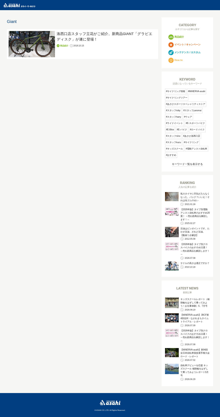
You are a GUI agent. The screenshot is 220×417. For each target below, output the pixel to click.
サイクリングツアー (177, 97)
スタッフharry (174, 116)
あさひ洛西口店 (192, 136)
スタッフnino (173, 136)
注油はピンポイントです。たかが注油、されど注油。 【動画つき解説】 (195, 232)
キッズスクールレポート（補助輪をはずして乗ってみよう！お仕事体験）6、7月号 (195, 302)
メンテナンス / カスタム (187, 52)
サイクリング (192, 142)
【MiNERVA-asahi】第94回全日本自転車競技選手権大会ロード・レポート (195, 353)
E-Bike (170, 129)
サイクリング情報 (176, 91)
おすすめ (171, 155)
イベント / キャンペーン (187, 44)
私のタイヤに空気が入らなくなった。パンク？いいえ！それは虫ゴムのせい (195, 197)
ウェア (188, 116)
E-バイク (182, 129)
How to (178, 60)
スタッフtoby (173, 110)
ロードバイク (198, 129)
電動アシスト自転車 (197, 148)
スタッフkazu (174, 142)
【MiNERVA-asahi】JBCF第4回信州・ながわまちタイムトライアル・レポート (194, 318)
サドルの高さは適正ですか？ (195, 263)
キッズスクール (175, 148)
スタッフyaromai (193, 110)
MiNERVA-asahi (197, 91)
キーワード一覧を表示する (187, 164)
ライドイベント (175, 123)
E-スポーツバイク (196, 123)
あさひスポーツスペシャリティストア (186, 104)
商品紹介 (64, 45)
